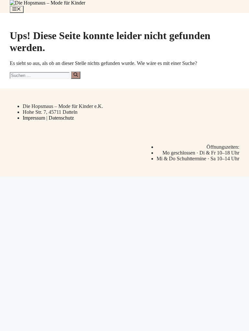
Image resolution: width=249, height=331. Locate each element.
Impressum (34, 118)
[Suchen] (75, 75)
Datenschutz (61, 118)
